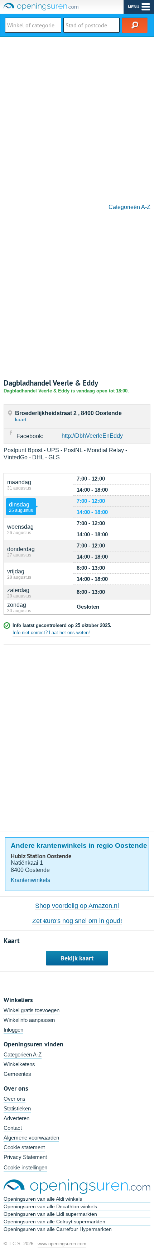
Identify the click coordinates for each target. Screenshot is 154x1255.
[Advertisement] (77, 117)
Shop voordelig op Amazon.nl (77, 905)
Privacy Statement (25, 1157)
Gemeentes (17, 1074)
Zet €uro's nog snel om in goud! (77, 920)
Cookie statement (24, 1147)
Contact (13, 1128)
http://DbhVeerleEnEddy (92, 436)
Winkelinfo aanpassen (29, 1020)
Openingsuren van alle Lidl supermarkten (50, 1214)
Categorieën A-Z (129, 207)
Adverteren (16, 1118)
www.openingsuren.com (62, 1243)
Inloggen (13, 1030)
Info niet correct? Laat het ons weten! (51, 632)
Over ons (14, 1099)
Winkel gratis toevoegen (31, 1010)
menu (133, 7)
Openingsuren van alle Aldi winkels (43, 1199)
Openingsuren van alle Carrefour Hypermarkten (58, 1229)
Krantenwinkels (30, 880)
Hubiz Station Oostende (41, 856)
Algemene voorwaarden (31, 1137)
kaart (21, 419)
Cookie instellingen (25, 1167)
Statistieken (17, 1108)
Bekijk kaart (77, 958)
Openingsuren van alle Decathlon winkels (50, 1206)
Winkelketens (19, 1064)
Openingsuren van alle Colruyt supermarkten (54, 1221)
